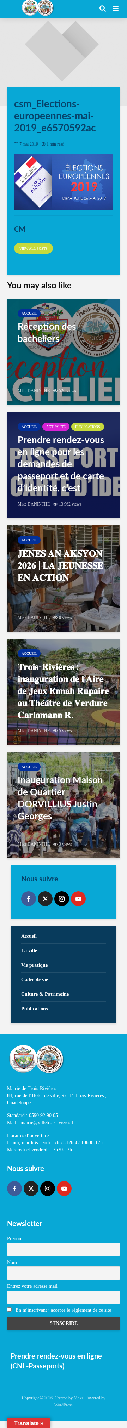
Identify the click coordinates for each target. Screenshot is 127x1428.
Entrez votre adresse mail (32, 1286)
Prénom (15, 1238)
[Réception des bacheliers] (63, 352)
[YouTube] (78, 898)
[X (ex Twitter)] (45, 898)
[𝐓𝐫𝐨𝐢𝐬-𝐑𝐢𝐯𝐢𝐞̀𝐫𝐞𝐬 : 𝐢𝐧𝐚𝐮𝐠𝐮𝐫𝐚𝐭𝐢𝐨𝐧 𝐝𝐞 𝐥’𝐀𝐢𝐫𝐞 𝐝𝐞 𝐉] (63, 692)
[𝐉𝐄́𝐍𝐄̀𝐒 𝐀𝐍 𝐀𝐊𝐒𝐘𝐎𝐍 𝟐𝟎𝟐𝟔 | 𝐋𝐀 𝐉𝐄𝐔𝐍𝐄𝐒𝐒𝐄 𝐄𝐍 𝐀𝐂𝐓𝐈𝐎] (63, 578)
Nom (12, 1262)
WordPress (63, 1404)
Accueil (29, 313)
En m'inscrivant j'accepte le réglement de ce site (62, 1310)
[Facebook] (28, 898)
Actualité (56, 427)
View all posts (33, 248)
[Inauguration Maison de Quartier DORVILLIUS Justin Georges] (63, 805)
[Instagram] (61, 898)
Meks (78, 1397)
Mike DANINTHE (34, 390)
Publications (87, 427)
